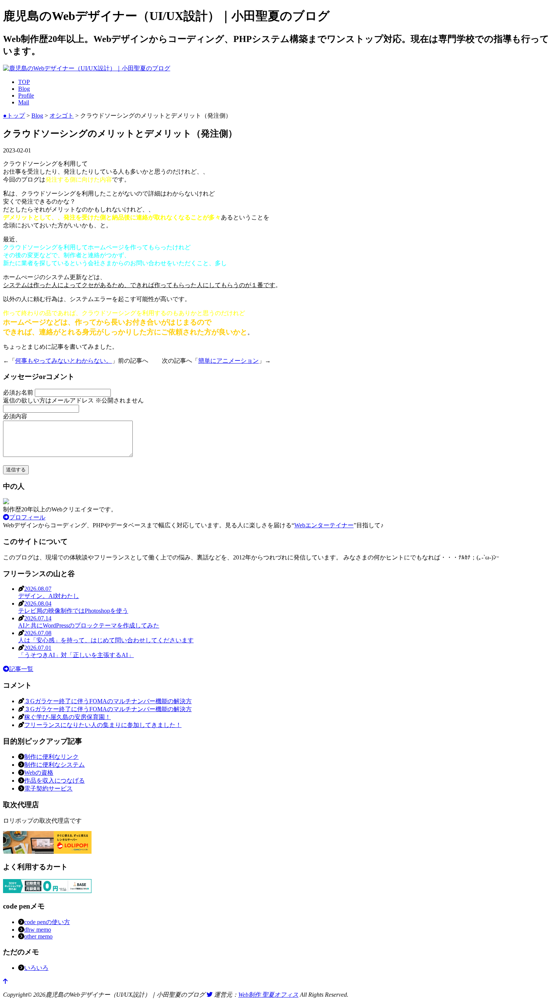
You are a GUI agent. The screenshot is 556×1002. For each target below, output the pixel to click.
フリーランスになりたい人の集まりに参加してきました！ (103, 725)
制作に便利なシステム (54, 764)
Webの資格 (38, 772)
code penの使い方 (47, 922)
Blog (24, 88)
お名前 (19, 392)
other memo (38, 936)
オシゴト (62, 115)
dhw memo (37, 929)
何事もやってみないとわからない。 (63, 360)
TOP (24, 82)
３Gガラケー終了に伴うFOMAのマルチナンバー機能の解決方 (108, 701)
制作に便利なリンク (51, 756)
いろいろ (36, 968)
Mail (23, 102)
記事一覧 (21, 669)
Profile (26, 95)
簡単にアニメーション (228, 360)
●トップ (14, 115)
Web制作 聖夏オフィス (268, 994)
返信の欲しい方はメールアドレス (73, 400)
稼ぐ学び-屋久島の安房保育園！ (67, 717)
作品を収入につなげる (54, 780)
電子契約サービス (48, 788)
